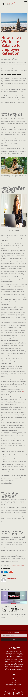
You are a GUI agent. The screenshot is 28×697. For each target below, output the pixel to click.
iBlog (23, 565)
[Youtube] (13, 693)
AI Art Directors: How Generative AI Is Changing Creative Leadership (12, 609)
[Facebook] (4, 693)
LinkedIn (7, 572)
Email (12, 572)
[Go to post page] (14, 597)
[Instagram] (18, 693)
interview (23, 391)
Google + (10, 572)
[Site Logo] (8, 3)
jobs (12, 237)
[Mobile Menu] (25, 2)
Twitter (5, 572)
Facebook (2, 572)
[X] (9, 693)
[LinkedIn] (22, 693)
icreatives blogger (16, 565)
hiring (25, 502)
